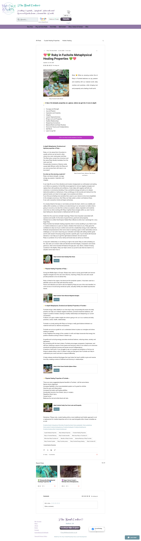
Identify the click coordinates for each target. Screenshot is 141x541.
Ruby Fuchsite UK (91, 441)
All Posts (38, 40)
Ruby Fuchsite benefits (64, 435)
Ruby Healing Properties (64, 432)
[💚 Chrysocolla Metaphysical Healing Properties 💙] (46, 472)
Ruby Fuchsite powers (63, 441)
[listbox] (67, 16)
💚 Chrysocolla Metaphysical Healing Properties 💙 (46, 480)
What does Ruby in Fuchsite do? (79, 435)
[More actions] (97, 51)
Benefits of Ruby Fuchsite (67, 438)
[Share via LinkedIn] (51, 450)
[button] (66, 19)
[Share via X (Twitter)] (47, 450)
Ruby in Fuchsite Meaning (50, 435)
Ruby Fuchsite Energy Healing (77, 441)
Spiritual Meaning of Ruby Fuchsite (83, 438)
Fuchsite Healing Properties (79, 432)
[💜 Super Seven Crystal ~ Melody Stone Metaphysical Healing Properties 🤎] (70, 472)
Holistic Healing (67, 40)
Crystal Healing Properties (51, 40)
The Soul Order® (70, 519)
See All (103, 462)
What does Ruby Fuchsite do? (51, 438)
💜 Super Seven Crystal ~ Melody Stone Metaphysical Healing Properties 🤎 (70, 480)
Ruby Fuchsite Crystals (49, 441)
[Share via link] (55, 450)
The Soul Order (27, 5)
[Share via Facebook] (44, 450)
